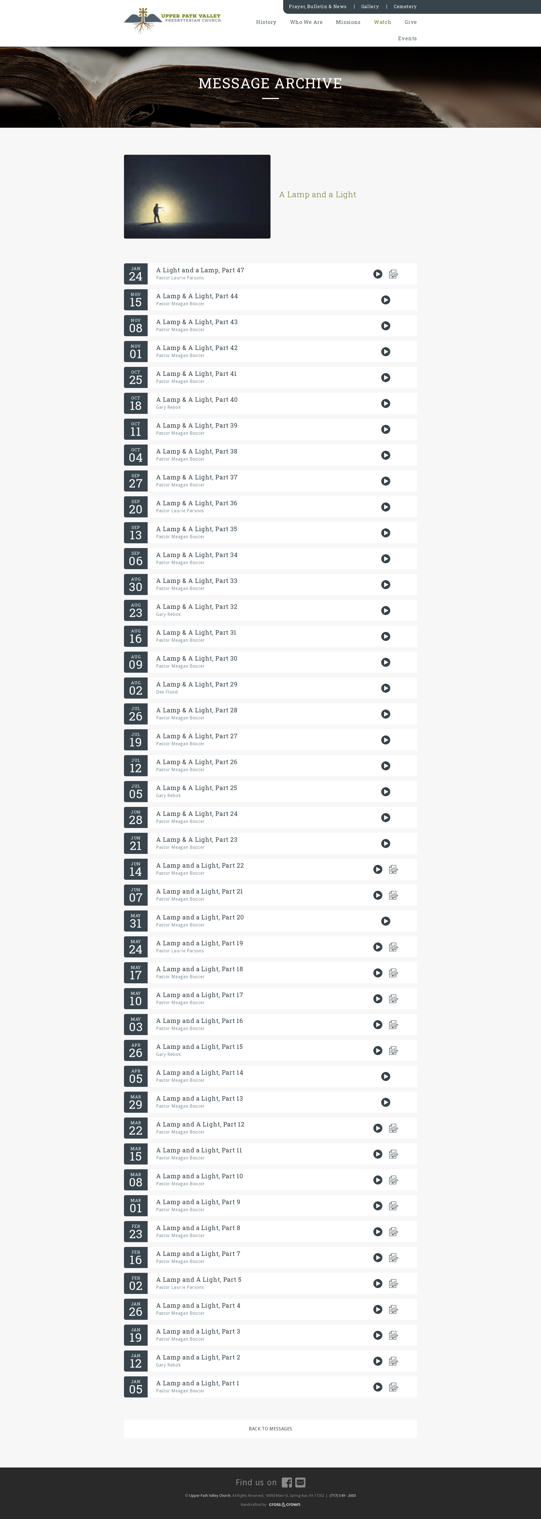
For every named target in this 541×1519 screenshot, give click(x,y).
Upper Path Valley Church (210, 1495)
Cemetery (405, 6)
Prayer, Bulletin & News (318, 6)
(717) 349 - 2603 (343, 1495)
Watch (383, 22)
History (266, 22)
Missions (348, 22)
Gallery (370, 6)
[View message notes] (393, 274)
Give (411, 22)
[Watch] (378, 274)
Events (407, 38)
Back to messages (270, 1429)
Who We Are (306, 22)
